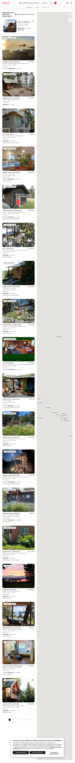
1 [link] (9, 719)
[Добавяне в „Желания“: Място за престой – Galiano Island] (32, 186)
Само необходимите (37, 752)
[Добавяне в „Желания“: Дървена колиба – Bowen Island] (32, 680)
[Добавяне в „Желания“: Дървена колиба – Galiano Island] (32, 38)
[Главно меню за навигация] (71, 2)
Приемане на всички (21, 752)
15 (27, 719)
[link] (6, 720)
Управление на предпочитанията (54, 753)
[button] (21, 28)
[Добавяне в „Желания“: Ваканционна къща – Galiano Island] (32, 301)
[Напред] (30, 720)
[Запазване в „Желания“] (32, 21)
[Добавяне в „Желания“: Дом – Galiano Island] (32, 110)
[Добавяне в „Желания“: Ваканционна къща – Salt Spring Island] (32, 642)
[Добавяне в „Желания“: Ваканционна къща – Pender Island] (32, 604)
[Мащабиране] (70, 18)
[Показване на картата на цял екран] (70, 14)
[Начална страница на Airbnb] (6, 3)
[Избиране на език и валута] (67, 2)
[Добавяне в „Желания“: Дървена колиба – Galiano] (32, 566)
